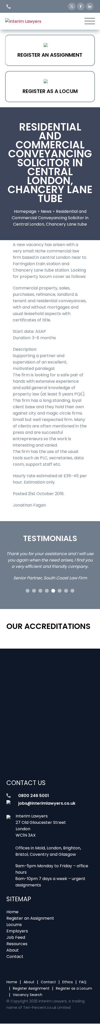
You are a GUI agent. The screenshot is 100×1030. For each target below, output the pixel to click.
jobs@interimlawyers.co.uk (46, 803)
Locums (14, 925)
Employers (17, 931)
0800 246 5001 (33, 796)
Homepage (25, 211)
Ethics (67, 982)
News (46, 211)
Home (12, 912)
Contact (14, 956)
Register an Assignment (49, 54)
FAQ (82, 982)
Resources (16, 944)
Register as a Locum (50, 91)
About (12, 950)
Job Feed (15, 937)
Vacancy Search (27, 994)
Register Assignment (31, 988)
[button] (27, 591)
